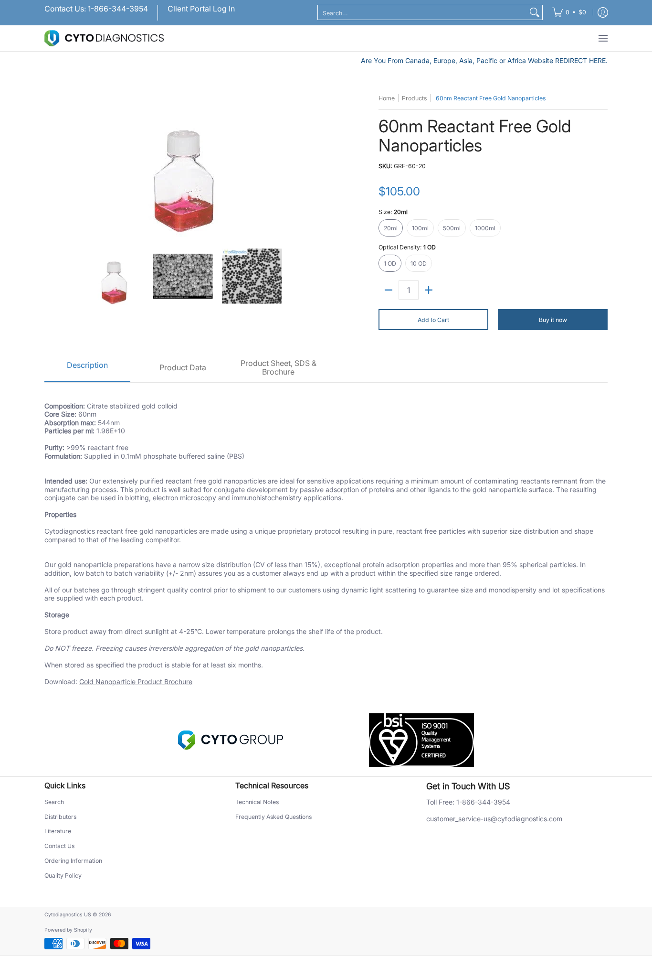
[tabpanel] (326, 538)
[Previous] (51, 165)
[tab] (87, 368)
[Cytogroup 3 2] (230, 740)
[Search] (534, 12)
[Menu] (603, 38)
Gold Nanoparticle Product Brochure (135, 681)
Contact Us (59, 845)
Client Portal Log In (201, 8)
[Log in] (602, 12)
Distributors (60, 816)
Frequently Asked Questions (273, 816)
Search (54, 802)
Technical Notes (257, 802)
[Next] (314, 165)
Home (387, 98)
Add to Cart (433, 319)
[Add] (429, 290)
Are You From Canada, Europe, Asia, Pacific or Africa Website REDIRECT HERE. (484, 60)
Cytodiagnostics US (67, 915)
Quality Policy (63, 875)
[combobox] (422, 12)
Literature (57, 831)
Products (414, 98)
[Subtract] (389, 290)
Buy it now (553, 319)
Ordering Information (73, 860)
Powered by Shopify (68, 930)
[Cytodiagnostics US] (104, 38)
